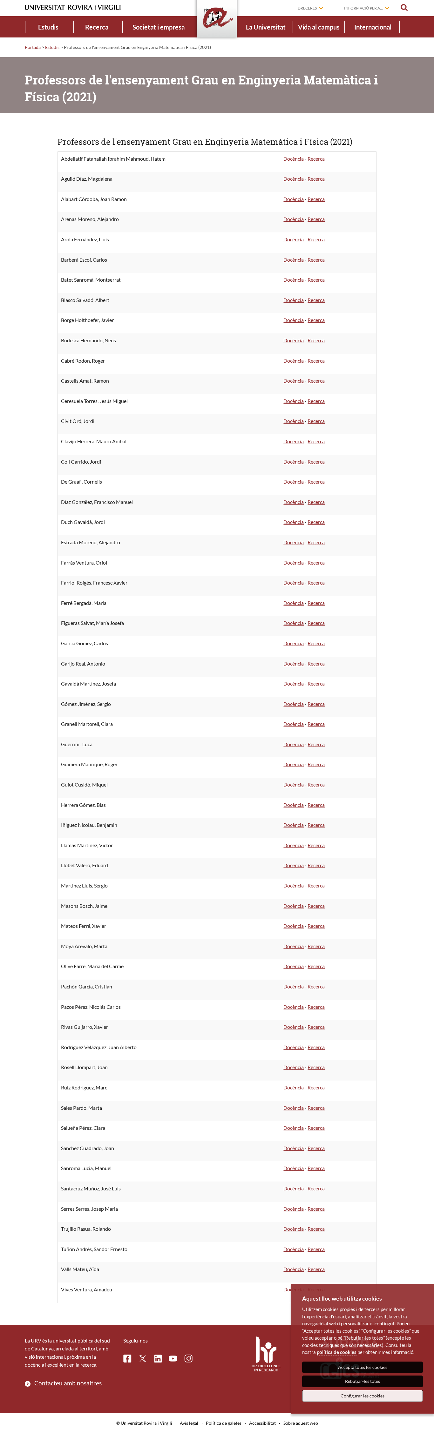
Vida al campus (319, 27)
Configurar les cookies (362, 1395)
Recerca (96, 27)
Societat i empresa (158, 27)
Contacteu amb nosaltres (68, 1383)
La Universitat (266, 27)
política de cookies (336, 1352)
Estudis (48, 27)
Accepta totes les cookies (362, 1367)
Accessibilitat (262, 1423)
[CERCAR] (404, 7)
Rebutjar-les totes (362, 1381)
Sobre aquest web (300, 1423)
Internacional (372, 27)
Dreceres (307, 8)
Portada (33, 47)
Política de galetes (223, 1423)
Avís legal (189, 1423)
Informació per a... (363, 8)
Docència (293, 159)
